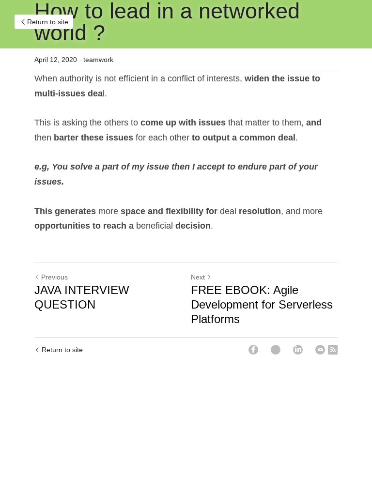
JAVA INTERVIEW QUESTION (81, 297)
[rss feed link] (333, 350)
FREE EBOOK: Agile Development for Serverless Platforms (262, 304)
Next (198, 277)
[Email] (320, 350)
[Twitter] (275, 350)
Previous (54, 277)
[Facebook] (253, 350)
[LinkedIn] (298, 350)
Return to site (47, 22)
